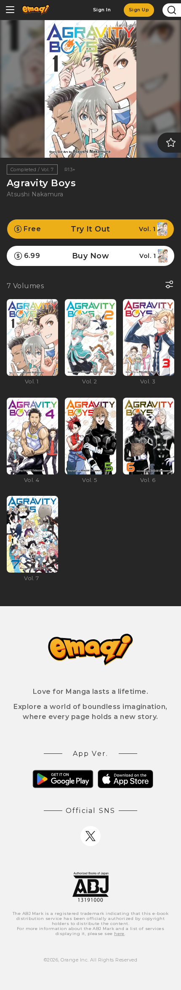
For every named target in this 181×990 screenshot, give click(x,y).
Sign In (102, 10)
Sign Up (139, 10)
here (119, 933)
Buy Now (90, 256)
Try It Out (89, 229)
